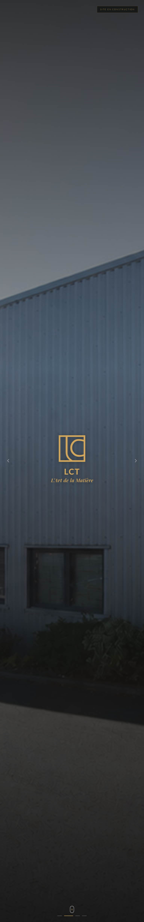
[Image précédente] (8, 461)
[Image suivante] (135, 461)
